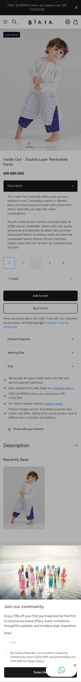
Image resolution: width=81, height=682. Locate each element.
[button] (61, 670)
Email (8, 633)
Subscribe (40, 672)
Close (76, 550)
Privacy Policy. (36, 660)
